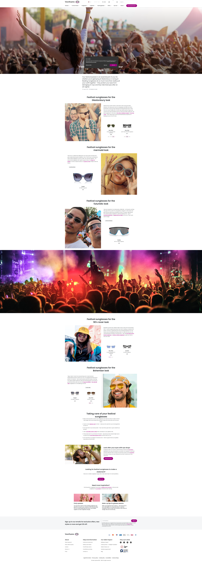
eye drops (131, 449)
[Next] (114, 136)
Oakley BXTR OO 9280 (118, 215)
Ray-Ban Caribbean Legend (123, 113)
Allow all (113, 65)
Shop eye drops (108, 458)
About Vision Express (69, 544)
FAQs (66, 551)
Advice (122, 5)
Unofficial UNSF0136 (108, 215)
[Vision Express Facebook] (121, 542)
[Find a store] (109, 2)
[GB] (90, 2)
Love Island (98, 488)
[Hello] (97, 2)
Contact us (85, 551)
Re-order (104, 1)
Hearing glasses (100, 5)
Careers (66, 546)
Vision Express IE (68, 542)
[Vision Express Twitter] (124, 542)
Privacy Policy (129, 524)
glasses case (92, 424)
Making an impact (104, 542)
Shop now (101, 479)
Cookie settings (115, 557)
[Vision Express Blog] (131, 542)
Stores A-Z (67, 549)
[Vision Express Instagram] (127, 542)
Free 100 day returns (87, 546)
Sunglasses (84, 5)
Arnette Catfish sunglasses (118, 335)
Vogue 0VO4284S (87, 382)
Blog (102, 551)
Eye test (115, 5)
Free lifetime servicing (87, 549)
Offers (109, 5)
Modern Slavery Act (105, 546)
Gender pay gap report (106, 549)
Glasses (66, 5)
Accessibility (108, 557)
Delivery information (87, 544)
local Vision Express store (95, 435)
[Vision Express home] (73, 534)
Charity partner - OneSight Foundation (109, 544)
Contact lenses (75, 5)
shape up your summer (107, 487)
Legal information (87, 557)
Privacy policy (95, 557)
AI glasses (92, 5)
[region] (101, 62)
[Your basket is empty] (117, 2)
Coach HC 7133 (86, 161)
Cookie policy (102, 557)
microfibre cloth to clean (91, 431)
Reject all (105, 65)
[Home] (72, 2)
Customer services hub (88, 542)
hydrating (132, 452)
